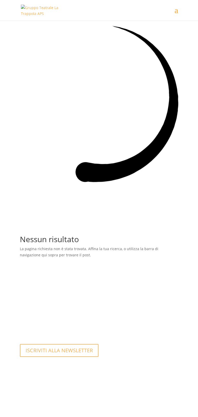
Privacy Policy (43, 393)
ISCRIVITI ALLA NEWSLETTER (59, 350)
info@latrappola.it (47, 326)
